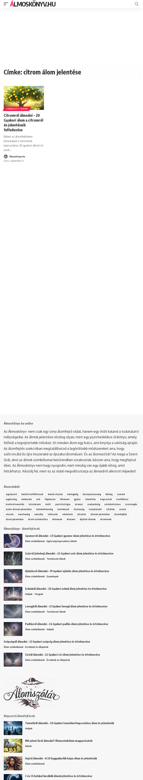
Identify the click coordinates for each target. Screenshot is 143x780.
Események (52, 576)
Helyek (28, 594)
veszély (38, 514)
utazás (10, 514)
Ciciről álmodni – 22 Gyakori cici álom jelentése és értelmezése (62, 654)
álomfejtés (120, 514)
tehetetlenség (44, 509)
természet (63, 509)
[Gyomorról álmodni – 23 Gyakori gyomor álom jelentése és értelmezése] (13, 541)
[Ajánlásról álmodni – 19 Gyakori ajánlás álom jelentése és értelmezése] (13, 576)
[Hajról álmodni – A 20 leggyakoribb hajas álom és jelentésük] (13, 763)
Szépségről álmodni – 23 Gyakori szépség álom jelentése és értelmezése (47, 641)
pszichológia (62, 504)
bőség (108, 494)
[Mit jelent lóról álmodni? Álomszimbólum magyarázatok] (13, 746)
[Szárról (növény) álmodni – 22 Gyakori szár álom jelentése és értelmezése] (13, 558)
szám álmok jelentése (19, 509)
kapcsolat (106, 499)
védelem (67, 514)
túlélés (110, 509)
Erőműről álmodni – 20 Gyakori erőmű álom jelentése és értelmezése (66, 588)
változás (53, 514)
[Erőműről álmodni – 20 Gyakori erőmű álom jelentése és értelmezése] (13, 594)
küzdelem (35, 504)
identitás (90, 499)
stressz (79, 504)
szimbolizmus (112, 504)
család (121, 494)
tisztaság (79, 509)
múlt (48, 504)
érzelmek (106, 519)
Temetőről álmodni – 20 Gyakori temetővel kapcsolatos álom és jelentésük (69, 723)
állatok (81, 514)
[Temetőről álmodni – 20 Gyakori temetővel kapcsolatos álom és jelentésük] (13, 728)
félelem (64, 499)
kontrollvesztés (15, 504)
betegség (72, 494)
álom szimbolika (38, 519)
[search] (136, 4)
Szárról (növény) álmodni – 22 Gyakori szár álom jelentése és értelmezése (69, 553)
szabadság (93, 504)
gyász (77, 499)
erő (38, 499)
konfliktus (122, 499)
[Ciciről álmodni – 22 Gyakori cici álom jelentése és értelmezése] (13, 660)
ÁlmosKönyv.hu (32, 4)
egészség (11, 499)
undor (122, 509)
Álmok (28, 746)
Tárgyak (38, 594)
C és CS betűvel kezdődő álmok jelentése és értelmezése (58, 776)
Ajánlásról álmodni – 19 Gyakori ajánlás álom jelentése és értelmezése (67, 571)
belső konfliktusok (32, 494)
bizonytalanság (92, 494)
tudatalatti (95, 509)
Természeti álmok (17, 109)
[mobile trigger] (7, 4)
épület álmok (88, 519)
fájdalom (50, 499)
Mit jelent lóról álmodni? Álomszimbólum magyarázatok (58, 740)
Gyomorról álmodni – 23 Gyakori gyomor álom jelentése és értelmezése (67, 535)
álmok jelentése (100, 514)
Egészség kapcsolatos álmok (62, 541)
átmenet (57, 519)
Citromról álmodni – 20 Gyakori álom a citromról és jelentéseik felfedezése (23, 122)
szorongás (131, 504)
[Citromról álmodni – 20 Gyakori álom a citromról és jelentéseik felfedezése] (24, 98)
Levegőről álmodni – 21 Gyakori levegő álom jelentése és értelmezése (66, 606)
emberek (26, 499)
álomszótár (101, 454)
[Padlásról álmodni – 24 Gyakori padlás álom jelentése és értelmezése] (13, 629)
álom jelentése (14, 519)
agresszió (11, 494)
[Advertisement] (71, 36)
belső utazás (55, 494)
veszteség (24, 514)
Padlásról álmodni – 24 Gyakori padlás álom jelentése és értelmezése (66, 624)
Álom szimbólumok (35, 541)
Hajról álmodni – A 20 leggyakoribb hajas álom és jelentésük (61, 758)
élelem (71, 519)
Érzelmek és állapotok (36, 646)
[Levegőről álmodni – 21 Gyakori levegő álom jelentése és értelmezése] (13, 611)
